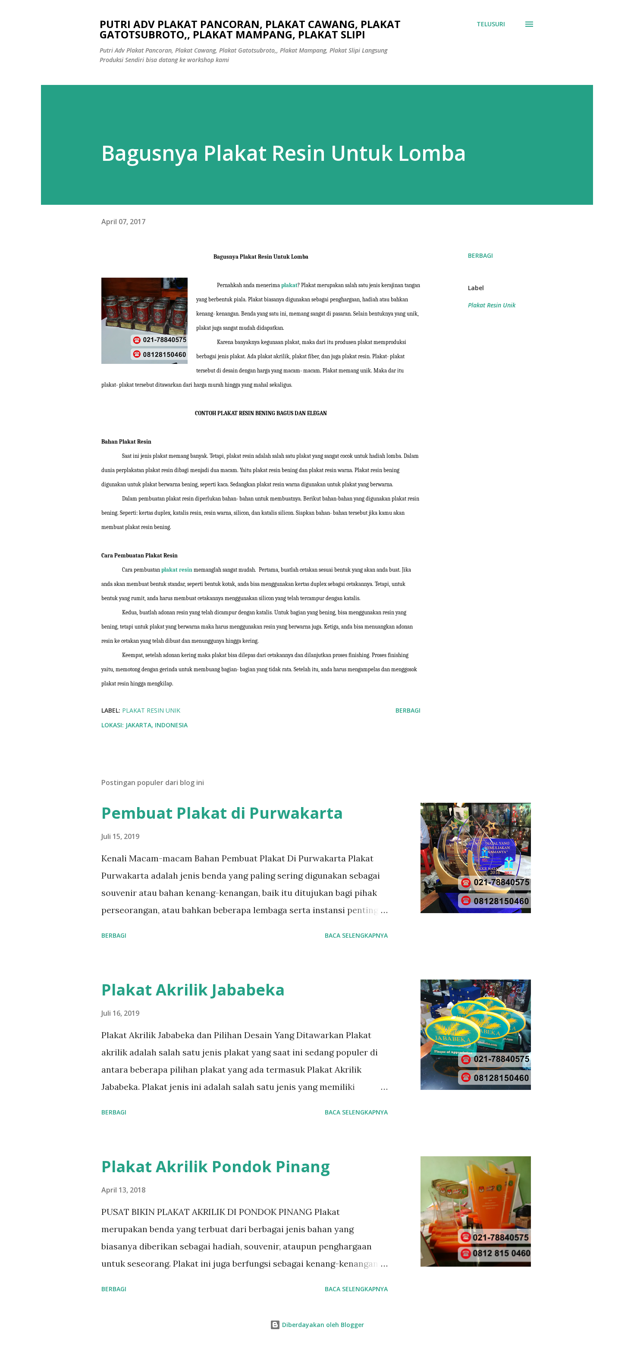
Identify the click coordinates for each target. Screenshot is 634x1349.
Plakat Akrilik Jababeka (193, 989)
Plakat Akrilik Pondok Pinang (215, 1166)
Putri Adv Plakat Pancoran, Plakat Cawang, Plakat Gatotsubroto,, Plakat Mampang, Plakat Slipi (250, 29)
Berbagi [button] (480, 255)
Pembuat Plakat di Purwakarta (222, 812)
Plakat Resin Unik (491, 305)
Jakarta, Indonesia (157, 725)
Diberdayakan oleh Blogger (322, 1325)
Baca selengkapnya (356, 935)
